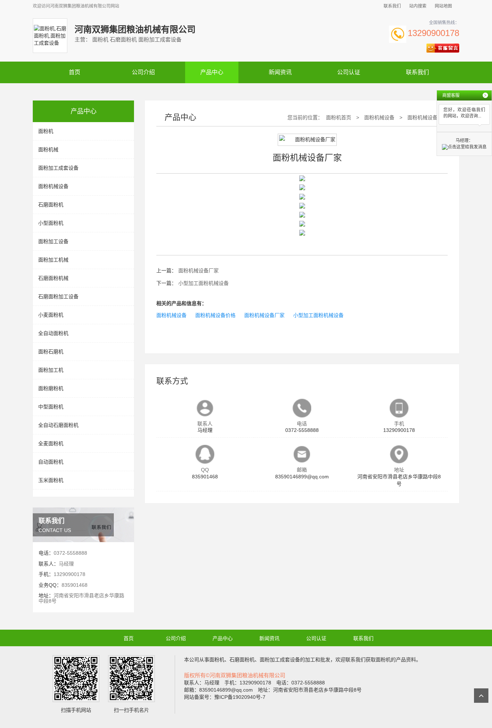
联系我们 (392, 6)
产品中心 (211, 72)
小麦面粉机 (50, 315)
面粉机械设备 (53, 186)
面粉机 (45, 131)
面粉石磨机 (50, 351)
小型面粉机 (50, 223)
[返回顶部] (481, 695)
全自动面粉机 (53, 333)
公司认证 (348, 72)
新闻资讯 (280, 72)
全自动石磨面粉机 (58, 425)
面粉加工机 (50, 370)
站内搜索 (417, 6)
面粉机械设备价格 (215, 315)
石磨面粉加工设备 (58, 296)
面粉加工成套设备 (58, 168)
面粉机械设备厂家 (427, 117)
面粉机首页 (338, 117)
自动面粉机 (50, 462)
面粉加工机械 (53, 260)
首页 (74, 72)
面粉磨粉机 (50, 388)
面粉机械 (48, 149)
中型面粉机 (50, 407)
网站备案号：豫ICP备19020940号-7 (224, 697)
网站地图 (443, 6)
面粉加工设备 (53, 241)
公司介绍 (143, 72)
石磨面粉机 (50, 204)
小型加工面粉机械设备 (203, 283)
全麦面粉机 (50, 443)
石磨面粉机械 (53, 278)
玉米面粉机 (50, 480)
